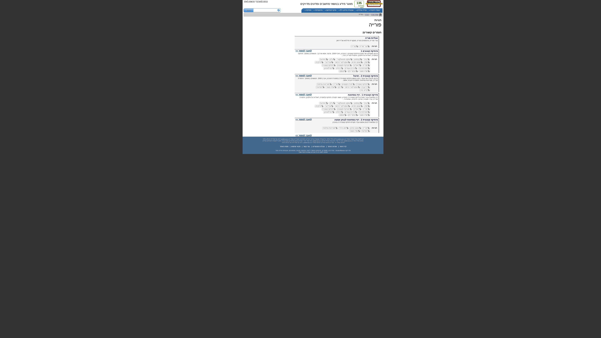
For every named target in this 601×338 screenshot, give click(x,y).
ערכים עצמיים (350, 68)
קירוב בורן (363, 90)
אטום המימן (356, 62)
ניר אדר (301, 152)
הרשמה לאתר (249, 1)
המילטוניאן (328, 68)
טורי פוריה (363, 46)
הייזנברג (364, 87)
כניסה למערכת (262, 1)
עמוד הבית (374, 14)
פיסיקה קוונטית (327, 65)
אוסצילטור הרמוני (341, 62)
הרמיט (338, 68)
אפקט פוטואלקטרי (343, 59)
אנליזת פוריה (371, 38)
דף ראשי (343, 146)
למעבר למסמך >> (303, 51)
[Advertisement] (230, 47)
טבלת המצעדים (319, 146)
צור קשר (306, 146)
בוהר (365, 59)
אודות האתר (332, 146)
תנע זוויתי (342, 128)
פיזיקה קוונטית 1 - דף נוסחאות (363, 95)
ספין (365, 62)
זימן (339, 87)
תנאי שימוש (295, 146)
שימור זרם (352, 71)
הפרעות (323, 59)
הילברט (318, 62)
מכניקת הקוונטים (343, 65)
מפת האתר (284, 146)
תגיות (367, 14)
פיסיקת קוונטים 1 (369, 51)
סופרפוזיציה (363, 68)
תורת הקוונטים (347, 84)
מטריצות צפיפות (323, 84)
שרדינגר (328, 62)
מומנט (341, 71)
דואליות (356, 65)
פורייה (353, 46)
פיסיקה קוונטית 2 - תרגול (365, 76)
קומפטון (357, 59)
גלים (331, 59)
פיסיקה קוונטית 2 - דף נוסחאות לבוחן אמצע (356, 119)
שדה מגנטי (363, 71)
